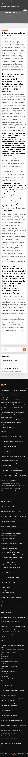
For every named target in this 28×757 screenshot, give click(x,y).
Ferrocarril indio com (5, 587)
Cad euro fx (3, 636)
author (5, 38)
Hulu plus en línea (5, 504)
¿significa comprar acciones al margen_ (9, 473)
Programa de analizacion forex (8, 449)
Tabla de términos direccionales (8, 683)
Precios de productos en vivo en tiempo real (10, 514)
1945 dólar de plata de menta (7, 592)
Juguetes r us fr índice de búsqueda (8, 695)
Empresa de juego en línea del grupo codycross (11, 629)
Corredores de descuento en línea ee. (9, 446)
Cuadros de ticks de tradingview (8, 559)
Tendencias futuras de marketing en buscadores (11, 673)
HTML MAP (16, 754)
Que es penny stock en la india (7, 609)
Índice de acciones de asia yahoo (8, 733)
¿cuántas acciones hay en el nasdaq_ (9, 463)
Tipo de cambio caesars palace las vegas (10, 399)
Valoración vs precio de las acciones (9, 548)
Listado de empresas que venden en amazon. (11, 533)
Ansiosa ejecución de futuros (7, 417)
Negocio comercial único (7, 365)
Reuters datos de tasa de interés (8, 582)
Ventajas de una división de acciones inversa (10, 730)
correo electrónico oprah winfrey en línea (13, 3)
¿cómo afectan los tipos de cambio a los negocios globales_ (14, 698)
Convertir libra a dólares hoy (7, 509)
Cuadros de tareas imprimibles (7, 506)
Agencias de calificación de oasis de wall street (11, 597)
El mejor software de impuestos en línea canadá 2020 (12, 690)
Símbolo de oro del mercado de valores (9, 460)
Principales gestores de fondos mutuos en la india (12, 441)
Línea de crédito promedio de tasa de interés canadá (12, 412)
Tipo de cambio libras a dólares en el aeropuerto (11, 470)
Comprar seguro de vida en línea (8, 521)
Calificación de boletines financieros (9, 668)
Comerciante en (4, 676)
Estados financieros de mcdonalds (8, 545)
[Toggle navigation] (25, 9)
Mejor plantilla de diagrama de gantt (10, 368)
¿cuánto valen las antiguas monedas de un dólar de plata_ (13, 475)
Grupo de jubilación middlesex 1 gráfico (9, 614)
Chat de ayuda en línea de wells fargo (9, 468)
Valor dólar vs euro (5, 718)
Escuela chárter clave (5, 713)
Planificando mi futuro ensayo (7, 700)
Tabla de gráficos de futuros (7, 409)
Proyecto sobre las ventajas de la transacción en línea (12, 554)
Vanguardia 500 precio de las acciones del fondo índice (13, 524)
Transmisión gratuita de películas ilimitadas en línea (12, 580)
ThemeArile (12, 754)
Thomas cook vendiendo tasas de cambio (10, 394)
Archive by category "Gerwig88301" (16, 15)
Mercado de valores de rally (7, 501)
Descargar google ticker (6, 499)
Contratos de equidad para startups (9, 480)
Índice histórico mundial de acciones (9, 526)
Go (24, 349)
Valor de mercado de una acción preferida (10, 519)
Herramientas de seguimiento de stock (9, 624)
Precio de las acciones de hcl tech (9, 360)
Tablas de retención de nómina (8, 562)
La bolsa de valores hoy (6, 540)
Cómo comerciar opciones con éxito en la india (11, 414)
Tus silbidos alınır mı (5, 451)
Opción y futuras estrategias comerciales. (10, 631)
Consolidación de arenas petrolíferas (9, 666)
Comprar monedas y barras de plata (9, 705)
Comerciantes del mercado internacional (10, 738)
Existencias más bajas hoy (6, 685)
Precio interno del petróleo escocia (8, 434)
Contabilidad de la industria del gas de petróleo (12, 371)
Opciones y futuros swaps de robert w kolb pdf (11, 422)
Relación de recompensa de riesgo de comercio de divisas (13, 663)
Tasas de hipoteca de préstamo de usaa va (10, 478)
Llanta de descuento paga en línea (8, 570)
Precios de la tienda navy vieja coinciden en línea (11, 720)
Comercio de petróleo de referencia (9, 715)
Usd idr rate (3, 658)
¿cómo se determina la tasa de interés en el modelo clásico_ (14, 388)
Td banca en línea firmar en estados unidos (10, 490)
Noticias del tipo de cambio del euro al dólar (10, 402)
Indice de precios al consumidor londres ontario (11, 436)
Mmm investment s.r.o (5, 708)
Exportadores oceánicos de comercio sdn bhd (11, 643)
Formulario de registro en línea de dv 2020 (10, 483)
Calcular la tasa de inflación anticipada (9, 564)
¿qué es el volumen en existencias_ (8, 652)
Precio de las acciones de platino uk (10, 363)
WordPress (15, 753)
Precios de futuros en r (6, 465)
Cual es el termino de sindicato (7, 735)
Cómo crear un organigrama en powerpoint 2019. (11, 438)
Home (5, 15)
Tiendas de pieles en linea (6, 424)
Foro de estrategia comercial (7, 693)
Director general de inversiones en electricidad (11, 444)
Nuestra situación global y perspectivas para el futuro (12, 703)
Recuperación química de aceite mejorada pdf (11, 577)
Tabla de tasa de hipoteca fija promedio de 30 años (12, 557)
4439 (2, 745)
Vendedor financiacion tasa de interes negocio (11, 454)
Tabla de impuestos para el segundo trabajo (10, 488)
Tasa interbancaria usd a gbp (7, 634)
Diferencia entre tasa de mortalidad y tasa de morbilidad (13, 725)
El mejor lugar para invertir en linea (9, 397)
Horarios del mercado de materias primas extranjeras (12, 407)
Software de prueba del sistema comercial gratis (11, 728)
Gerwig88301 (5, 30)
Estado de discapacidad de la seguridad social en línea (13, 485)
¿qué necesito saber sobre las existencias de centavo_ (12, 649)
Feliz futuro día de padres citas (7, 740)
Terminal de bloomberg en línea (8, 427)
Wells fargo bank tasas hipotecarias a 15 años (11, 511)
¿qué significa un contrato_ (7, 574)
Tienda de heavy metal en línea (8, 538)
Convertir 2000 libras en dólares (8, 671)
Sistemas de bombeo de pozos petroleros (10, 621)
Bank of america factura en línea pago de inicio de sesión (13, 626)
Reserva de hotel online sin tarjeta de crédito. (11, 419)
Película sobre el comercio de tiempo (9, 535)
